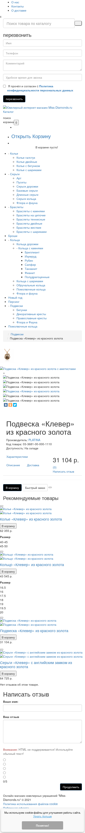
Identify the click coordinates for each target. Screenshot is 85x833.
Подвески (16, 306)
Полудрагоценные (37, 277)
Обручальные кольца (31, 285)
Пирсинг (13, 301)
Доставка (33, 465)
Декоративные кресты (31, 314)
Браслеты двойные (29, 223)
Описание (13, 465)
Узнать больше (42, 816)
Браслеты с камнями (31, 211)
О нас (15, 2)
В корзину (12, 488)
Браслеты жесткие (29, 227)
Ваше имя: (10, 701)
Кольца (15, 240)
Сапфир (30, 264)
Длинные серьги (27, 194)
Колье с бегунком (28, 166)
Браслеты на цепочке (31, 215)
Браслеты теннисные (31, 219)
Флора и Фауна (27, 322)
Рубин (29, 260)
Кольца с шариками (30, 281)
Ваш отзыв (11, 717)
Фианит (30, 273)
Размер (5, 537)
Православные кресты (32, 318)
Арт (19, 178)
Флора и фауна (27, 203)
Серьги (15, 174)
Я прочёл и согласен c (40, 88)
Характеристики (17, 456)
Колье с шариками (29, 170)
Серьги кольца (26, 199)
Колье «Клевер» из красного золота (31, 519)
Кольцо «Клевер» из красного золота (32, 564)
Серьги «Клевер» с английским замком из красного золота (36, 664)
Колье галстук (26, 157)
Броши (12, 236)
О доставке (18, 10)
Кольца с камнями (30, 248)
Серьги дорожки (27, 186)
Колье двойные (27, 162)
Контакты (17, 6)
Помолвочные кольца (31, 289)
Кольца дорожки (27, 244)
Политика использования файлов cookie (30, 804)
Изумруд (30, 256)
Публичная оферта (16, 808)
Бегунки (22, 310)
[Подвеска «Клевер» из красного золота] (31, 391)
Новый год (15, 297)
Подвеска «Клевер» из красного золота (34, 630)
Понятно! (42, 825)
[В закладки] (50, 487)
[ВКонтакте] (6, 405)
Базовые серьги (27, 190)
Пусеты (21, 182)
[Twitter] (15, 405)
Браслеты (16, 207)
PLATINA (34, 440)
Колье (14, 153)
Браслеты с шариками (32, 232)
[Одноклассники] (10, 405)
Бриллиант (32, 252)
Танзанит (31, 269)
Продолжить (71, 787)
